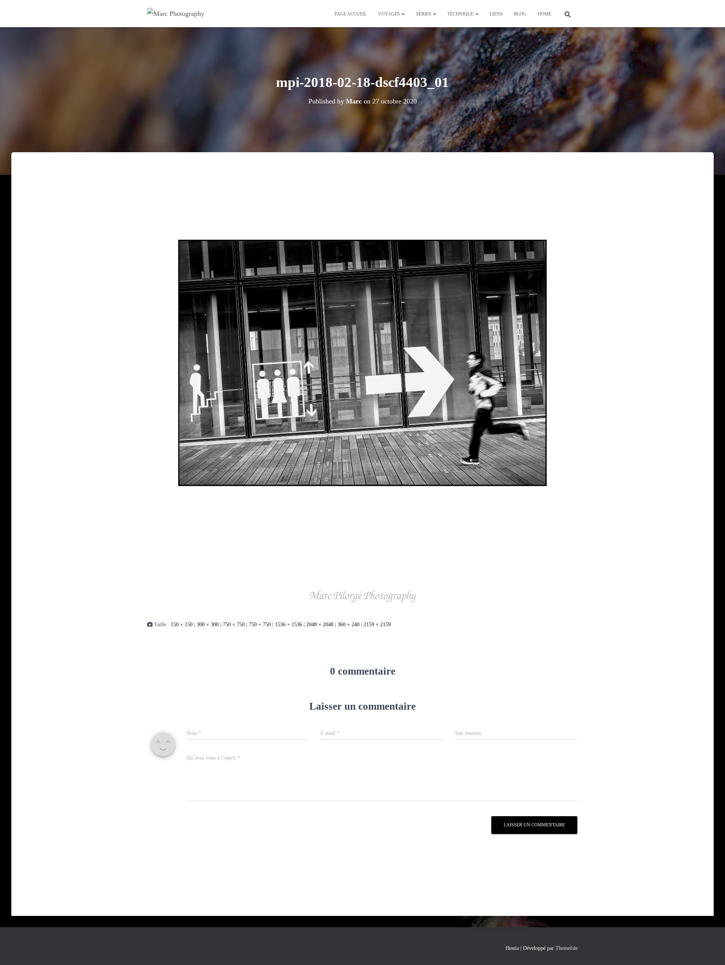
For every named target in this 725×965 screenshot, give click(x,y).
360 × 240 (348, 624)
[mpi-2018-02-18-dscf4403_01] (362, 393)
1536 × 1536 (288, 624)
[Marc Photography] (176, 13)
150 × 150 (182, 624)
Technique (461, 14)
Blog (520, 14)
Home (544, 14)
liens (496, 14)
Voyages (389, 14)
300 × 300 (208, 624)
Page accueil (351, 14)
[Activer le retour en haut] (710, 949)
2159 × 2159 (377, 624)
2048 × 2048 (319, 624)
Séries (424, 14)
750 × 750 (234, 624)
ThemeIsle (566, 948)
